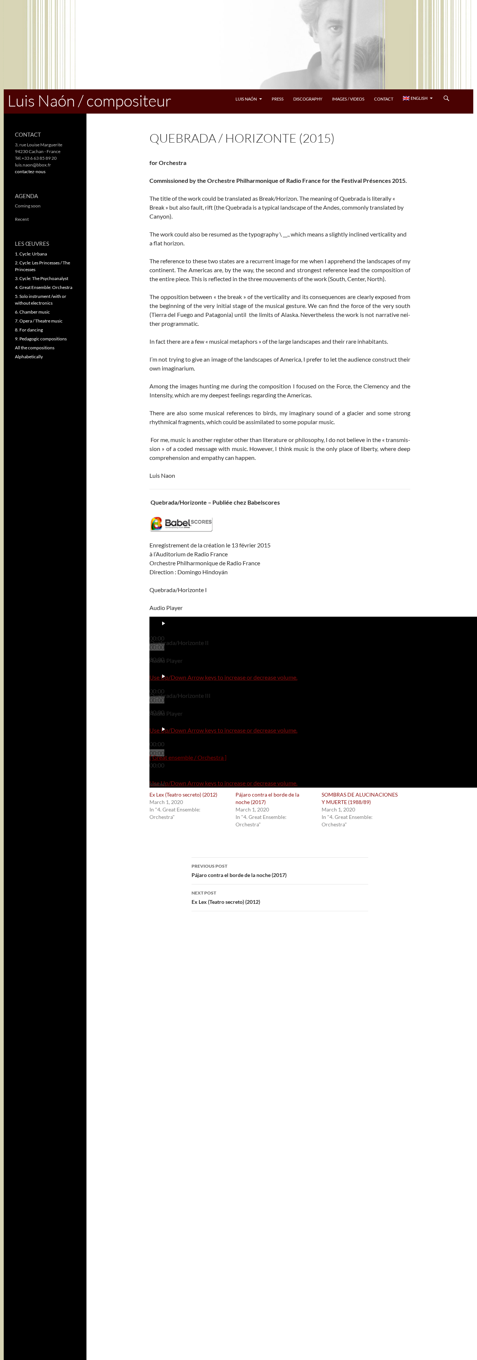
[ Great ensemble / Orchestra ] (188, 757)
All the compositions (34, 347)
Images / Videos (348, 98)
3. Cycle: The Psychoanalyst (41, 278)
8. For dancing (29, 330)
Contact (383, 98)
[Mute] (160, 669)
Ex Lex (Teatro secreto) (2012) (183, 794)
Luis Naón (246, 98)
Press (278, 98)
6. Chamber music (32, 312)
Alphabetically (29, 356)
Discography (307, 98)
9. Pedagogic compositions (41, 338)
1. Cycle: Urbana (31, 254)
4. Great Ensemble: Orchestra (43, 287)
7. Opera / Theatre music (39, 321)
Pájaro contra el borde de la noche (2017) (239, 870)
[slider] (223, 677)
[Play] (163, 623)
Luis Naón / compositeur (89, 100)
